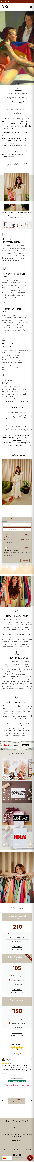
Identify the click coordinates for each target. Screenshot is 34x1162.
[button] (32, 1)
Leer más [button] (4, 1073)
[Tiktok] (17, 1155)
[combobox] (16, 529)
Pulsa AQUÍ (17, 407)
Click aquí (17, 946)
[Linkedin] (20, 1155)
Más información (8, 542)
